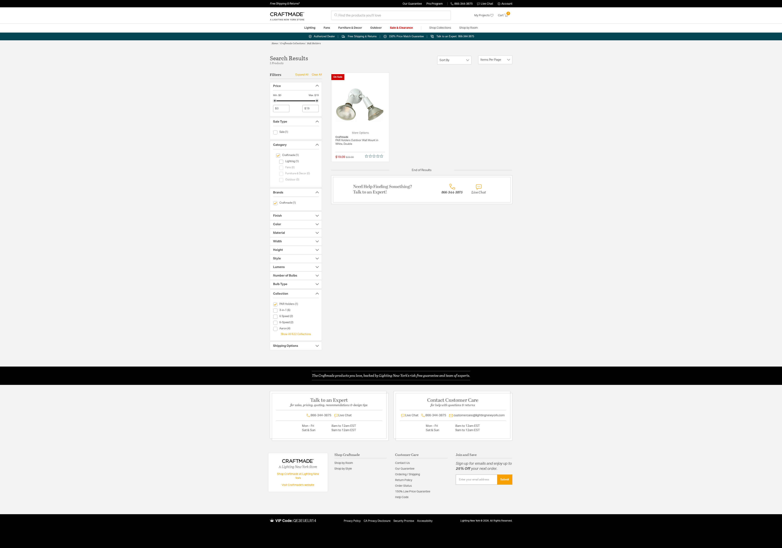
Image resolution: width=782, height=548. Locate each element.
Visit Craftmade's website (298, 485)
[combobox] (391, 15)
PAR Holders (314, 43)
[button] (505, 3)
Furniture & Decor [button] (350, 27)
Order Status (403, 485)
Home (275, 43)
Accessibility (425, 521)
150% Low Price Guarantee (412, 491)
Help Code (402, 497)
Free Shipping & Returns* (285, 3)
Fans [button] (327, 27)
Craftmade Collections (292, 43)
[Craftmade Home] (287, 15)
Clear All (317, 74)
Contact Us (402, 463)
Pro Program (434, 3)
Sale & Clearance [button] (401, 27)
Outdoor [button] (376, 27)
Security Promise (403, 521)
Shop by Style (343, 468)
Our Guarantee (412, 3)
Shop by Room (343, 463)
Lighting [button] (309, 27)
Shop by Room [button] (468, 27)
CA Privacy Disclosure (377, 521)
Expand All (301, 74)
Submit (504, 479)
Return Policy (403, 480)
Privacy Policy (352, 521)
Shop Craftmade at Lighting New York (298, 476)
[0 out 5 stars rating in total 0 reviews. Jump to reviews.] (375, 156)
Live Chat (487, 3)
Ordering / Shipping (407, 474)
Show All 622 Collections (296, 334)
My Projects (482, 15)
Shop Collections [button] (440, 27)
